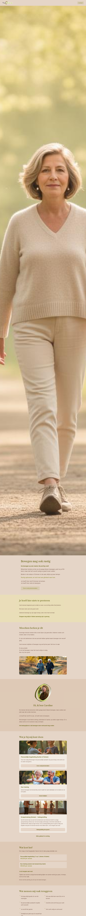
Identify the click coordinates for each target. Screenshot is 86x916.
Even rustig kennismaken (30, 588)
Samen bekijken (43, 795)
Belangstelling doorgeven (43, 829)
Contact (80, 3)
